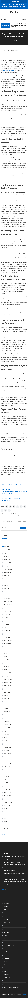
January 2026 (7, 566)
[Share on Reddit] (24, 506)
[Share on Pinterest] (21, 506)
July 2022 (6, 695)
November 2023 (8, 643)
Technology (7, 977)
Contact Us (5, 832)
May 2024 (6, 624)
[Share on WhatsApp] (17, 506)
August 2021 (7, 728)
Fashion (6, 919)
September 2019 (8, 802)
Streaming (16, 515)
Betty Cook (14, 50)
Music (5, 955)
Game (5, 935)
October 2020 (7, 760)
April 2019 (6, 818)
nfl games (16, 513)
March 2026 (7, 559)
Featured (6, 926)
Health (5, 942)
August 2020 (7, 766)
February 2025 (7, 595)
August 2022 (7, 692)
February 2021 (7, 747)
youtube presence (19, 4)
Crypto (5, 909)
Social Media (7, 968)
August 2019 (7, 805)
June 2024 (6, 621)
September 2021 (8, 724)
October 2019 (7, 799)
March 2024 (7, 630)
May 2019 (6, 815)
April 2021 (6, 740)
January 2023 (7, 676)
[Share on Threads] (5, 510)
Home (3, 834)
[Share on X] (10, 506)
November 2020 (8, 757)
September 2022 (8, 689)
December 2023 (8, 640)
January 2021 (7, 750)
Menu (4, 19)
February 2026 (7, 562)
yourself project (7, 6)
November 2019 (7, 795)
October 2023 (7, 647)
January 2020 (7, 789)
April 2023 (6, 666)
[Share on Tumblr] (2, 510)
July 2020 (6, 770)
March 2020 (7, 783)
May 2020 (6, 776)
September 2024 (8, 611)
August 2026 (7, 550)
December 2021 (8, 715)
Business (6, 906)
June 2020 (6, 773)
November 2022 (8, 682)
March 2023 (7, 669)
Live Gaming (7, 951)
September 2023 (8, 650)
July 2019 (6, 808)
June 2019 (6, 812)
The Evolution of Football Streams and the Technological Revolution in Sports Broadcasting (13, 498)
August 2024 (7, 614)
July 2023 (6, 656)
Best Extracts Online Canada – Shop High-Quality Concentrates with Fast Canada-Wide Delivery (15, 881)
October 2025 (7, 575)
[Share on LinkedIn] (14, 506)
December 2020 (8, 753)
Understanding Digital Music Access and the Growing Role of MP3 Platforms (14, 858)
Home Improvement (9, 945)
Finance (6, 929)
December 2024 (8, 601)
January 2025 (7, 598)
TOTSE (14, 12)
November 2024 (8, 605)
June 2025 (6, 588)
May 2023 (6, 663)
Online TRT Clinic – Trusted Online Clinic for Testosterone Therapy (14, 869)
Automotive (6, 903)
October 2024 (7, 608)
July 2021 (6, 731)
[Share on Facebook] (6, 506)
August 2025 (7, 582)
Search (24, 19)
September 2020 (8, 763)
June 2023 (6, 660)
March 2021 (6, 744)
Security (6, 961)
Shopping (6, 964)
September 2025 (8, 579)
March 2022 (7, 708)
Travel (5, 984)
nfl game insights (9, 513)
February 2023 (7, 672)
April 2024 (6, 627)
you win (23, 6)
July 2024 (6, 617)
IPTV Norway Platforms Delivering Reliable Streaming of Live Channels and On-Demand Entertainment (14, 487)
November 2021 (7, 718)
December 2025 (8, 569)
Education (6, 916)
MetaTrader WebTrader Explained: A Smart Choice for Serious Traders (14, 875)
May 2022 (6, 702)
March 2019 (6, 821)
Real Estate (6, 958)
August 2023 (7, 653)
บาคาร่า (3, 892)
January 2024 (7, 637)
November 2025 (8, 572)
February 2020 (7, 786)
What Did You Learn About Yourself (12, 987)
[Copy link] (9, 510)
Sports (5, 971)
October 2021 (7, 721)
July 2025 (6, 585)
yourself (16, 6)
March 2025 (7, 592)
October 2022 (7, 685)
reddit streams (9, 515)
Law (5, 948)
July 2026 (6, 553)
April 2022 (6, 705)
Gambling (6, 932)
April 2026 (6, 556)
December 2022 (8, 679)
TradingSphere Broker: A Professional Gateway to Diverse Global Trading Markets (14, 863)
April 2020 (6, 779)
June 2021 (6, 734)
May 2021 (6, 737)
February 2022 (7, 711)
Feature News (7, 922)
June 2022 (6, 698)
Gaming (6, 939)
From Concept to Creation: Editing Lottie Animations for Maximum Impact (8, 521)
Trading (6, 981)
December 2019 (8, 792)
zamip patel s (8, 4)
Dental (5, 913)
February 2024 (7, 634)
